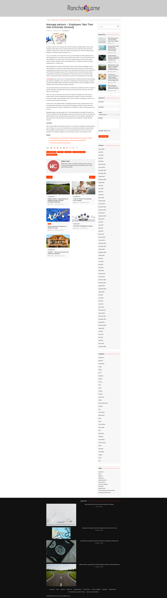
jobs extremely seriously (79, 152)
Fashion (100, 378)
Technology (101, 451)
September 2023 (102, 252)
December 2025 (102, 170)
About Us (101, 476)
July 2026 (101, 152)
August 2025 (101, 182)
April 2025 (101, 194)
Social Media (102, 439)
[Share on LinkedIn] (57, 148)
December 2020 (102, 346)
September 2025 (102, 179)
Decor (100, 372)
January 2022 (102, 313)
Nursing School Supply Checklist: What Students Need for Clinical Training (99, 528)
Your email (101, 107)
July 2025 (101, 185)
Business (61, 152)
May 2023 (101, 264)
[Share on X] (54, 148)
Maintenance (102, 415)
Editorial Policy (102, 488)
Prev (50, 177)
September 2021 (102, 325)
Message (101, 117)
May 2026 (101, 158)
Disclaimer (101, 486)
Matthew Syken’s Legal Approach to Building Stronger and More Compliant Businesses (58, 200)
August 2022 (101, 291)
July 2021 (101, 331)
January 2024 (102, 240)
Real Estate (101, 433)
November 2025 (102, 173)
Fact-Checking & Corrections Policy (107, 490)
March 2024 (101, 234)
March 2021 (101, 343)
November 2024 (102, 209)
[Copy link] (77, 148)
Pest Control (101, 427)
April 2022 (101, 304)
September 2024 (102, 216)
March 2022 (101, 307)
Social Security (102, 442)
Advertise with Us (103, 480)
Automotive (101, 357)
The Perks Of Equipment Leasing (82, 226)
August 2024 (101, 219)
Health (100, 400)
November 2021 (102, 319)
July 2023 (101, 258)
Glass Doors (101, 397)
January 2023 (102, 276)
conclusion (68, 152)
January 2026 (102, 167)
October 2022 (102, 285)
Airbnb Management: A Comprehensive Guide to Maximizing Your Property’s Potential (71, 138)
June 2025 (101, 188)
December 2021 (102, 316)
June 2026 (101, 155)
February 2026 (102, 164)
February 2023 (102, 273)
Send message (103, 136)
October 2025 (102, 176)
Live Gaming (101, 412)
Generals (101, 394)
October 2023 (102, 249)
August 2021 (101, 328)
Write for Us (101, 478)
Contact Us (101, 471)
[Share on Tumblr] (70, 148)
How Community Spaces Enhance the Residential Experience (113, 87)
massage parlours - (52, 154)
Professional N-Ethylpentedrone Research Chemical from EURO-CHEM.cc (68, 140)
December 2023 (102, 243)
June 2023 (101, 261)
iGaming (100, 406)
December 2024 (102, 206)
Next (91, 177)
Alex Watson (51, 204)
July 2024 (101, 222)
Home (100, 474)
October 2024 (102, 212)
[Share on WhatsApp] (60, 148)
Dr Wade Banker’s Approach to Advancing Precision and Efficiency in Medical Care (99, 540)
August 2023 (101, 255)
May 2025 (101, 191)
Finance (100, 381)
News (49, 223)
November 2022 (102, 282)
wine (100, 460)
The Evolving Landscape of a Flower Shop (60, 142)
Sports (100, 445)
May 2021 (101, 337)
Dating (100, 369)
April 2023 (101, 267)
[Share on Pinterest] (64, 148)
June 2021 (101, 334)
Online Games (102, 424)
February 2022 (102, 310)
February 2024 (102, 237)
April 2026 (101, 161)
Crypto (100, 366)
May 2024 (101, 228)
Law (99, 409)
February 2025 (102, 200)
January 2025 (102, 203)
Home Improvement (103, 403)
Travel (100, 457)
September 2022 (102, 288)
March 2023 (101, 270)
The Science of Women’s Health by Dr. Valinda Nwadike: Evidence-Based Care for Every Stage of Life (113, 77)
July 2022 (101, 294)
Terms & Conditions (103, 484)
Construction (101, 363)
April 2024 (101, 231)
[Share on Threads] (73, 148)
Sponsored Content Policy (105, 492)
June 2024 (101, 225)
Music (100, 418)
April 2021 (101, 340)
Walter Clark (50, 30)
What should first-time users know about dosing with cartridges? (113, 40)
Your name (101, 101)
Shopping (101, 436)
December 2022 (102, 279)
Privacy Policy (102, 482)
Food (100, 384)
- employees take (52, 152)
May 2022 (101, 301)
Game (100, 388)
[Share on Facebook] (51, 148)
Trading (100, 454)
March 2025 (101, 197)
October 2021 (102, 322)
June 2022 (101, 298)
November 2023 (102, 246)
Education (101, 375)
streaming (101, 448)
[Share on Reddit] (67, 148)
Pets (100, 430)
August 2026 (101, 149)
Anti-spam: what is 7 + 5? (104, 130)
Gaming (100, 391)
